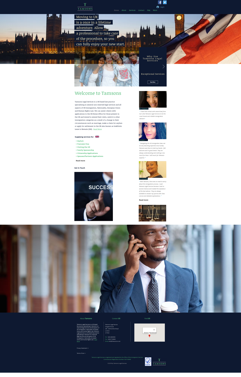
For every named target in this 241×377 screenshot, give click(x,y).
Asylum (80, 141)
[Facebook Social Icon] (160, 2)
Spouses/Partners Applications (90, 156)
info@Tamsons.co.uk (114, 341)
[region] (93, 196)
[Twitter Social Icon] (165, 2)
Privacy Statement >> (83, 348)
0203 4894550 (111, 337)
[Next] (164, 67)
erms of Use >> (81, 353)
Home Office (98, 114)
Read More (97, 129)
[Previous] (77, 67)
